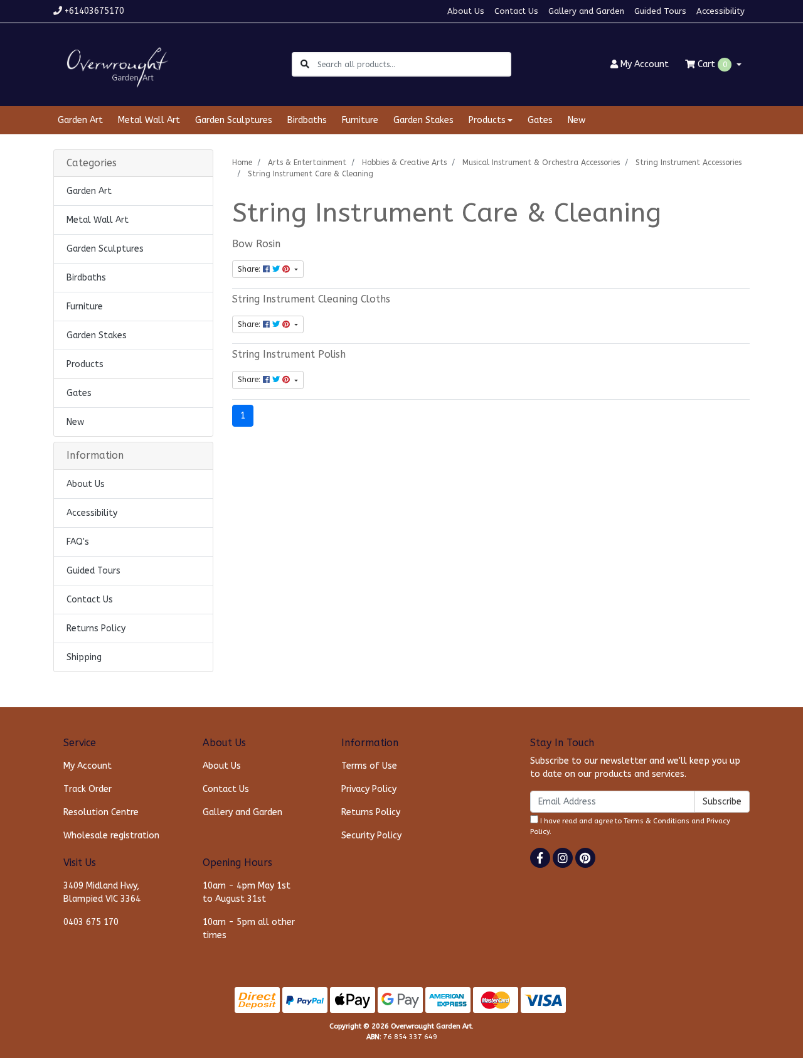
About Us (465, 11)
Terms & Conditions (656, 821)
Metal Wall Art (149, 120)
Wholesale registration (111, 835)
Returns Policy (95, 628)
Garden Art (80, 120)
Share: (250, 269)
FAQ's (77, 542)
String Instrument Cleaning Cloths (311, 299)
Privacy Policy (368, 789)
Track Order (87, 789)
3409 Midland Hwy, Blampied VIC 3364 (102, 892)
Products (85, 364)
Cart (711, 64)
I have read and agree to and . (630, 826)
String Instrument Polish (289, 354)
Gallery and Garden (586, 11)
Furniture (360, 120)
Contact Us (516, 11)
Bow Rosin (256, 244)
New (576, 120)
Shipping (84, 657)
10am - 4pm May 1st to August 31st (246, 892)
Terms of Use (369, 766)
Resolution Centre (101, 812)
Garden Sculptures (233, 120)
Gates (540, 120)
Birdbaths (307, 120)
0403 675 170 (91, 922)
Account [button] (644, 64)
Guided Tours (660, 11)
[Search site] (304, 64)
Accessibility (720, 11)
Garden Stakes (423, 120)
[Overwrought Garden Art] (114, 63)
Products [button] (487, 120)
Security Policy (371, 835)
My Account (87, 766)
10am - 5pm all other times (249, 929)
